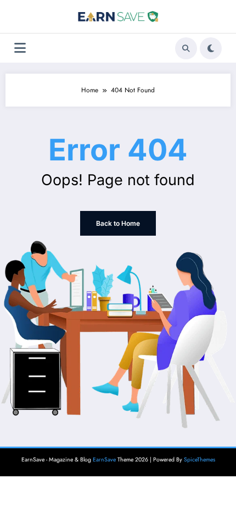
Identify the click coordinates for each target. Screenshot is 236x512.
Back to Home (118, 223)
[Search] (186, 48)
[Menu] (20, 48)
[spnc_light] (211, 48)
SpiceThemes (199, 459)
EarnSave (104, 459)
